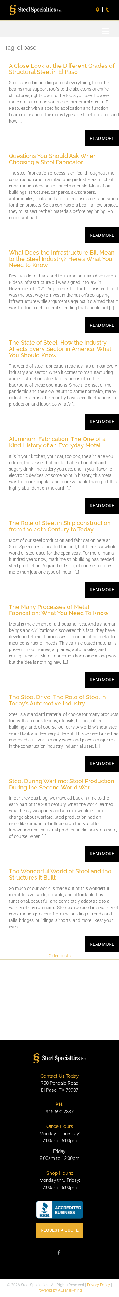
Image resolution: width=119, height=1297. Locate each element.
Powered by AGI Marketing (59, 1290)
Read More (102, 138)
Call (108, 9)
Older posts (60, 955)
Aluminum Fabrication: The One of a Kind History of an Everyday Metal (57, 442)
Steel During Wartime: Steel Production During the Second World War (61, 784)
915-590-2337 (60, 1112)
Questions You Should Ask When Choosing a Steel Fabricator (53, 158)
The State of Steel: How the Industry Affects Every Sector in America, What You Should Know (60, 349)
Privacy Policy (98, 1285)
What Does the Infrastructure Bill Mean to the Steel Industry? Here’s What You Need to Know (62, 259)
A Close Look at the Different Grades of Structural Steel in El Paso (62, 68)
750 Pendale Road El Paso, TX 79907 (59, 1086)
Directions (98, 9)
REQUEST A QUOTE (60, 1230)
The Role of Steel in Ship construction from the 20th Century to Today (60, 526)
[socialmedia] (59, 1254)
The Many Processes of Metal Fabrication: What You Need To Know (59, 610)
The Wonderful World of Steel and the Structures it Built (60, 874)
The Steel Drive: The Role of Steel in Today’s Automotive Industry (57, 700)
